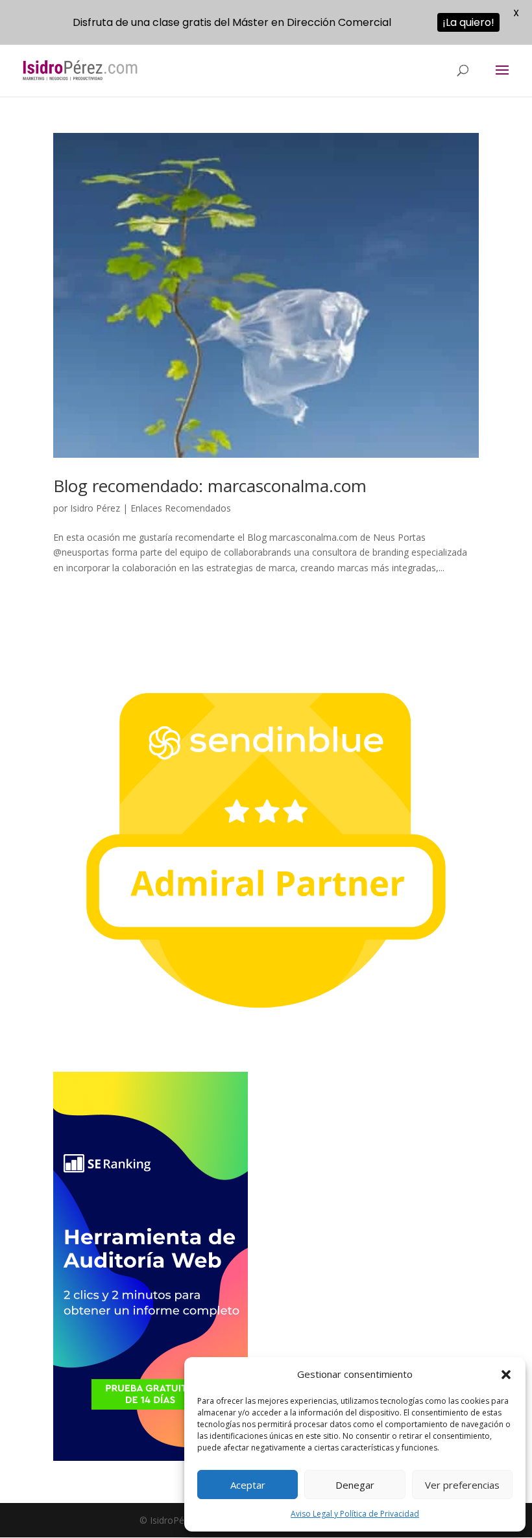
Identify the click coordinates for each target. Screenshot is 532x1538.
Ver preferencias (462, 1484)
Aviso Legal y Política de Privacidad (355, 1513)
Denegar (354, 1484)
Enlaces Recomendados (180, 508)
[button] (506, 1374)
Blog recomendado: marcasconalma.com (210, 485)
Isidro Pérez (95, 508)
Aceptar (247, 1484)
